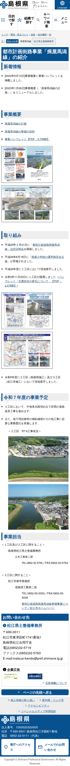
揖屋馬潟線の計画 (16, 123)
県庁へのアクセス (20, 747)
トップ (4, 34)
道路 (33, 34)
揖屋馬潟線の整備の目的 (20, 131)
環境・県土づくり (19, 34)
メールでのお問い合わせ (55, 747)
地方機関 (42, 34)
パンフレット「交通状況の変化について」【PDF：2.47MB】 (34, 281)
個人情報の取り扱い (23, 700)
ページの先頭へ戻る (37, 692)
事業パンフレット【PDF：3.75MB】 (27, 139)
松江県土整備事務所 (44, 41)
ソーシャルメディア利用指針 (38, 711)
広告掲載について (56, 683)
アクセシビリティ (38, 705)
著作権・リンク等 (53, 700)
